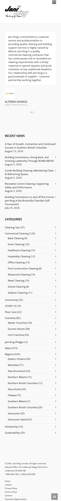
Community (11, 299)
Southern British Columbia (22, 407)
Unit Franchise (16, 334)
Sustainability (12, 432)
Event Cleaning (16, 244)
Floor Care (10, 312)
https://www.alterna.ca (16, 104)
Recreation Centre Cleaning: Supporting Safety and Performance (27, 185)
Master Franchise (17, 322)
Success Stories (16, 328)
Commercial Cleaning (17, 233)
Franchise (10, 318)
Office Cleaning (16, 262)
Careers (8, 495)
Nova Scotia (14, 389)
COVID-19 (10, 306)
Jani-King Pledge (14, 342)
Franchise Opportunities (16, 499)
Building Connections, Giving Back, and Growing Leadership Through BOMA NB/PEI (29, 159)
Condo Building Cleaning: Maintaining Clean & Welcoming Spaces (29, 172)
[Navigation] (54, 2)
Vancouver (14, 413)
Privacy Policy (11, 488)
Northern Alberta (17, 377)
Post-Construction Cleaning (23, 268)
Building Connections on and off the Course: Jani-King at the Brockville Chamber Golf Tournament (29, 200)
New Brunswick (16, 371)
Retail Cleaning (16, 280)
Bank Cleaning (16, 238)
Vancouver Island (17, 419)
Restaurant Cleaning (19, 274)
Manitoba (13, 365)
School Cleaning (17, 286)
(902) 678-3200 (28, 474)
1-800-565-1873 (12, 474)
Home (7, 481)
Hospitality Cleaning (19, 256)
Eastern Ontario (16, 358)
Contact (8, 484)
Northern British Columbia (22, 383)
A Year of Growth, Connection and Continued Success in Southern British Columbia (30, 145)
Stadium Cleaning (17, 292)
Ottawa (12, 395)
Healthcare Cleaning (19, 250)
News (8, 348)
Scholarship (11, 426)
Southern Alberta (17, 401)
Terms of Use (11, 492)
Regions (9, 354)
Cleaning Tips (12, 227)
